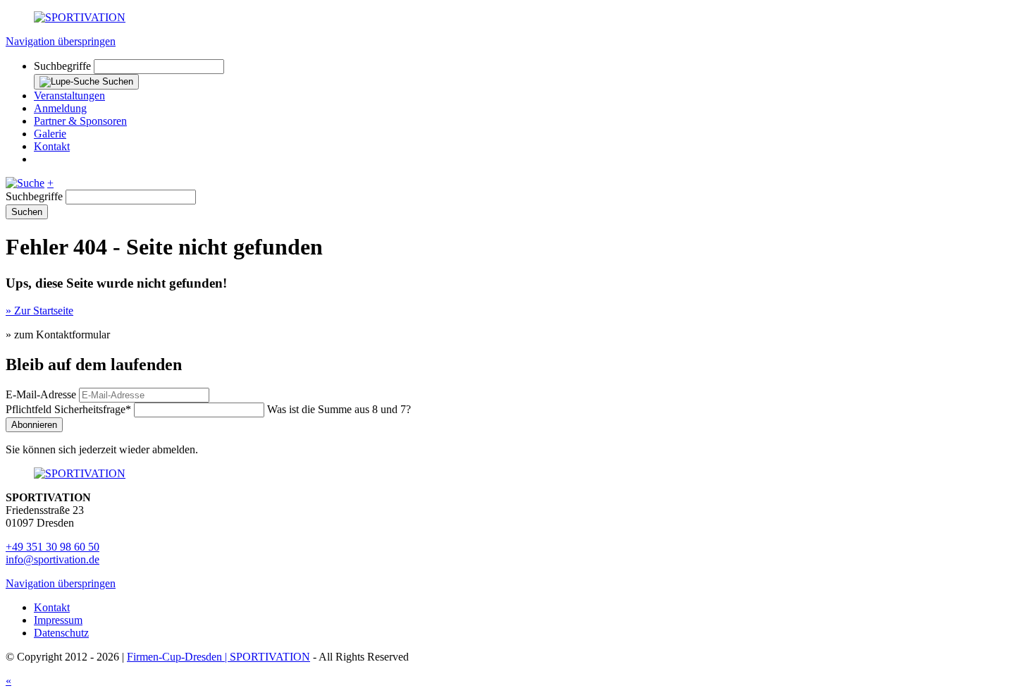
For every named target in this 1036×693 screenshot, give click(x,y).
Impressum (58, 620)
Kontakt (52, 607)
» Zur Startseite (39, 311)
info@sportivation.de (52, 559)
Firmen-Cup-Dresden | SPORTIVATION (218, 657)
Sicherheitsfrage (68, 409)
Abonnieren (34, 424)
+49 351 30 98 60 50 (52, 547)
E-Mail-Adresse (41, 394)
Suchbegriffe (62, 66)
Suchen (26, 212)
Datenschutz (61, 633)
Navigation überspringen (61, 41)
